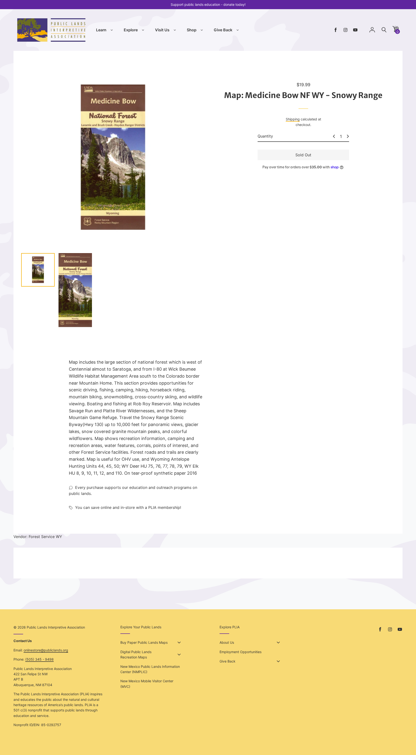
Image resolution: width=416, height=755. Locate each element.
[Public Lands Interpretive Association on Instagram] (345, 30)
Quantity (265, 136)
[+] (348, 136)
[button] (395, 31)
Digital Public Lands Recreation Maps (135, 654)
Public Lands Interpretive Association (56, 627)
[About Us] (278, 642)
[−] (334, 136)
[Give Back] (237, 30)
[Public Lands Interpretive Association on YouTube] (355, 30)
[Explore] (143, 30)
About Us (227, 642)
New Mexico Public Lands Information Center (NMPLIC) (150, 669)
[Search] (384, 30)
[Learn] (111, 30)
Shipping (293, 119)
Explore (131, 29)
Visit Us (162, 29)
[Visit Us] (174, 30)
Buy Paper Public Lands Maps (144, 642)
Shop (191, 29)
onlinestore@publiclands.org (46, 650)
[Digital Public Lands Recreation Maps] (179, 654)
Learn (101, 29)
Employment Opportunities (240, 652)
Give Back (223, 29)
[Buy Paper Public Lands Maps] (179, 642)
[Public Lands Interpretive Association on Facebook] (335, 30)
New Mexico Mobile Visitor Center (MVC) (146, 683)
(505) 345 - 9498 (39, 659)
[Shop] (201, 30)
